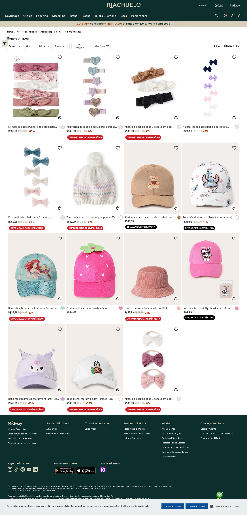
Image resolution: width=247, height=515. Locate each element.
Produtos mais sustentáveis (137, 433)
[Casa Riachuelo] (219, 5)
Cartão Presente (208, 428)
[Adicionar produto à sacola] (59, 117)
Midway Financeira (17, 429)
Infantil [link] (74, 15)
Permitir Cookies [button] (173, 506)
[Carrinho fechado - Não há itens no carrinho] (239, 15)
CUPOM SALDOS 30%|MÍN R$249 (85, 137)
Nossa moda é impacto (134, 428)
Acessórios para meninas (52, 31)
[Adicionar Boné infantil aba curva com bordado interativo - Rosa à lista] (117, 238)
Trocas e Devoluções (171, 433)
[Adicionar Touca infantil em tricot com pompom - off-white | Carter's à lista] (117, 147)
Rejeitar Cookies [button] (197, 506)
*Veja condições (158, 23)
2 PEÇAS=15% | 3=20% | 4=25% (141, 226)
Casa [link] (124, 15)
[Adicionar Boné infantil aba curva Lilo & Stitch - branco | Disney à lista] (234, 147)
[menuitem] (12, 15)
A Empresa (51, 428)
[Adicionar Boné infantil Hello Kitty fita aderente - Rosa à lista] (234, 238)
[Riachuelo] (123, 5)
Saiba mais (90, 428)
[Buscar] (216, 15)
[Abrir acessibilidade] (5, 43)
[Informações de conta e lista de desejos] (232, 15)
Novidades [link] (12, 15)
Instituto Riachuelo (132, 438)
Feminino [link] (42, 15)
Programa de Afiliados (211, 438)
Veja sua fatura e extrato (19, 438)
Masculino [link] (58, 15)
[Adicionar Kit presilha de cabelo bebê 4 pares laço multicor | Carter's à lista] (234, 57)
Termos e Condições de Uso (175, 452)
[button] (225, 506)
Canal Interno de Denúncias (175, 447)
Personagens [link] (139, 15)
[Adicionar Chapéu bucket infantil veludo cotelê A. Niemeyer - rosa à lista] (176, 238)
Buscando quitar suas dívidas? (22, 443)
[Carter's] (204, 5)
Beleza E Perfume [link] (105, 15)
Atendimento (168, 428)
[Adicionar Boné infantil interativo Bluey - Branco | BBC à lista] (117, 329)
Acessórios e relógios (27, 31)
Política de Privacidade (135, 505)
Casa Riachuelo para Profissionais (217, 433)
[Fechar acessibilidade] (8, 38)
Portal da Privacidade (172, 438)
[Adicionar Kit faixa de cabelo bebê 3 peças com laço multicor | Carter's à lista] (176, 57)
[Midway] (235, 5)
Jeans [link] (86, 15)
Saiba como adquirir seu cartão (22, 433)
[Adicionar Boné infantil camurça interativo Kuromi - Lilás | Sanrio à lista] (59, 329)
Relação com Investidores (58, 433)
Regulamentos (169, 456)
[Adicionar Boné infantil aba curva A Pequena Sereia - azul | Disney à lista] (59, 238)
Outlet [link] (27, 15)
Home (10, 31)
